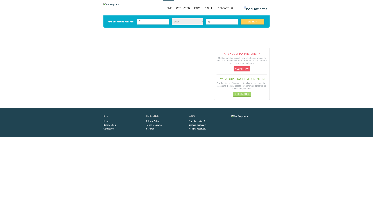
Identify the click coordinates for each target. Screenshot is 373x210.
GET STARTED (242, 93)
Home (106, 121)
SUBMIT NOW (242, 68)
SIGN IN (209, 8)
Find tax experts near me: (121, 21)
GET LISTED (183, 8)
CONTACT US (225, 8)
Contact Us (108, 128)
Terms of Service (154, 124)
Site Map (150, 128)
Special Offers (109, 124)
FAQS (197, 8)
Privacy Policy (152, 121)
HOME (168, 8)
